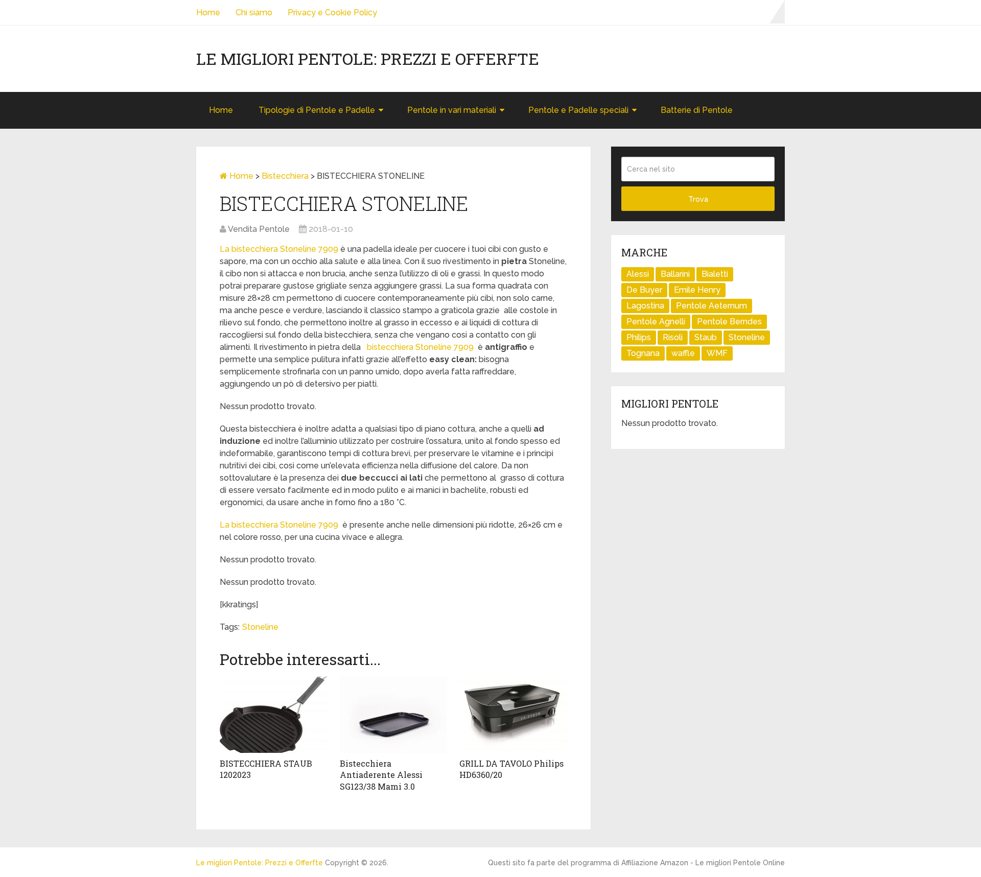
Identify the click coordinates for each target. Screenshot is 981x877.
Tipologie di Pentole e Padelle (317, 110)
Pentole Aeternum (711, 306)
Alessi (637, 274)
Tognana (643, 353)
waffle (683, 353)
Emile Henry (697, 290)
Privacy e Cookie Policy (332, 12)
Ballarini (675, 274)
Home (208, 12)
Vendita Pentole (259, 229)
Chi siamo (254, 12)
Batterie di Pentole (697, 110)
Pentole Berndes (729, 321)
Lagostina (645, 306)
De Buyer (644, 290)
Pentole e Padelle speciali (578, 110)
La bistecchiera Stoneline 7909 (279, 249)
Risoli (673, 337)
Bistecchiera (285, 176)
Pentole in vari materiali (451, 110)
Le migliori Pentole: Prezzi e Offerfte (367, 59)
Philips (638, 337)
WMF (717, 353)
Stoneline (260, 627)
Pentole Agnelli (655, 321)
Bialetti (715, 274)
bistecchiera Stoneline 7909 (419, 347)
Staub (705, 337)
